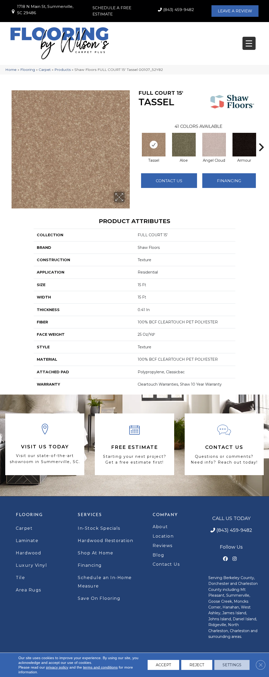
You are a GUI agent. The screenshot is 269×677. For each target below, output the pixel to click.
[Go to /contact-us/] (224, 444)
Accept (163, 665)
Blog (158, 555)
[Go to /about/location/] (44, 444)
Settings (232, 665)
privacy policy (57, 667)
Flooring (27, 69)
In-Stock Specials (99, 528)
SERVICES (90, 515)
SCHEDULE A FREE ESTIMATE (111, 11)
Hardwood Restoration (105, 540)
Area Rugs (28, 589)
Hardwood (28, 552)
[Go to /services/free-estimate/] (134, 444)
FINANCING (229, 180)
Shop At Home (95, 552)
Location (163, 536)
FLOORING (29, 515)
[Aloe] (184, 145)
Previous (136, 139)
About (160, 526)
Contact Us (169, 180)
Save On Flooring (99, 598)
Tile (20, 577)
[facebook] (226, 559)
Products (62, 69)
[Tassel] (154, 145)
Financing (90, 565)
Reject (196, 665)
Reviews (163, 545)
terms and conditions (100, 667)
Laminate (27, 540)
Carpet (45, 69)
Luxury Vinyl (31, 565)
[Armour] (244, 145)
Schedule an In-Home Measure (105, 582)
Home (11, 69)
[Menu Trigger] (249, 43)
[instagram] (235, 559)
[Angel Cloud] (214, 145)
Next (261, 139)
